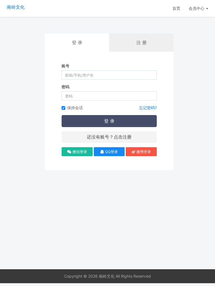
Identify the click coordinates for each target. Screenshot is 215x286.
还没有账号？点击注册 (109, 137)
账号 (65, 65)
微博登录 (143, 151)
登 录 (109, 121)
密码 (65, 86)
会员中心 (197, 8)
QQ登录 (111, 151)
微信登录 (79, 151)
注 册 (141, 42)
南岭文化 (16, 7)
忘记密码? (148, 107)
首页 (176, 8)
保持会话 (75, 107)
